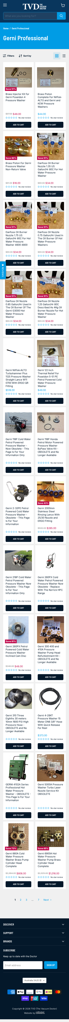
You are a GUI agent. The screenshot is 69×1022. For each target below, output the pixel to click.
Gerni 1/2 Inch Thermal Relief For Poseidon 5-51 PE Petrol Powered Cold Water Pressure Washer (49, 378)
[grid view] (56, 55)
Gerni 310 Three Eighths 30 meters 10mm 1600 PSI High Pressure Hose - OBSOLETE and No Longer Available (17, 723)
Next (46, 899)
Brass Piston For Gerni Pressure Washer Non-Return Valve (18, 166)
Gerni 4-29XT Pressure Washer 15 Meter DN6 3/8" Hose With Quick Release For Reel (50, 722)
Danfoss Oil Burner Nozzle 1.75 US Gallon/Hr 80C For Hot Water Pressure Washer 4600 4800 (18, 238)
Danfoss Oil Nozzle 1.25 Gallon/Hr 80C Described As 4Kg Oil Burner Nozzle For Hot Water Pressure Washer (50, 309)
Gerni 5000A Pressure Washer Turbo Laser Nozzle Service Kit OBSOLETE (50, 789)
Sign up (51, 964)
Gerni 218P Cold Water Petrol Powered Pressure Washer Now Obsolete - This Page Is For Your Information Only (18, 585)
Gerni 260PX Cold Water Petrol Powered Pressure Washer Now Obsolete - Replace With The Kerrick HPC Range (50, 585)
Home (6, 28)
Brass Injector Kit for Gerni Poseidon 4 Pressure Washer (17, 97)
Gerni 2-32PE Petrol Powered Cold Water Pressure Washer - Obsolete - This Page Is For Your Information (18, 516)
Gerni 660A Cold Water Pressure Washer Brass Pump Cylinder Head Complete (17, 860)
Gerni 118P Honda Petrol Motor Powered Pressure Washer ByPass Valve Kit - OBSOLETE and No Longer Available (50, 447)
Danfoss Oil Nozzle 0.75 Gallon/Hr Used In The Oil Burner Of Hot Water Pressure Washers (50, 238)
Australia (33, 980)
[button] (3, 270)
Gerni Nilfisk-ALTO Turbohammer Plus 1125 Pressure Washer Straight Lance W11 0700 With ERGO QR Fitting (18, 378)
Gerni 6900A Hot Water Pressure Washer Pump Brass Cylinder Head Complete (49, 860)
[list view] (63, 55)
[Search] (61, 15)
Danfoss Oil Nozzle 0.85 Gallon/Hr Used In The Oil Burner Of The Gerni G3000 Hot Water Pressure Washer (18, 309)
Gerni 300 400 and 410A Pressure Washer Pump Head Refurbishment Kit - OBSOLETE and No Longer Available (49, 654)
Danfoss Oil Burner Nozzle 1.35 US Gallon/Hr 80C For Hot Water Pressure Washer (50, 169)
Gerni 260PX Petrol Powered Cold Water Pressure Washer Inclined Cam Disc (17, 651)
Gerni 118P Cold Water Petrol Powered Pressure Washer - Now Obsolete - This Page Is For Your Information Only (18, 447)
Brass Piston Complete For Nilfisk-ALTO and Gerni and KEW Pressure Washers (50, 100)
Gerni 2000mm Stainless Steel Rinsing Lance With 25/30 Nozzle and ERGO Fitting (49, 514)
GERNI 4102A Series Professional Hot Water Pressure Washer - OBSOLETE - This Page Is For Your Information (18, 792)
